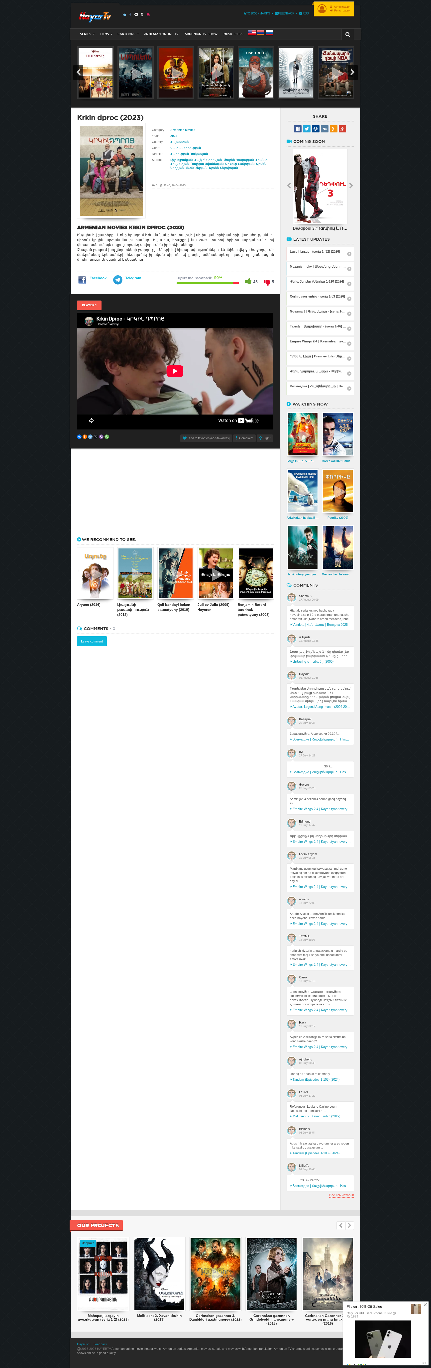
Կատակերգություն (185, 148)
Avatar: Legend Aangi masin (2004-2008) (322, 707)
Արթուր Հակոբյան (240, 164)
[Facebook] (130, 14)
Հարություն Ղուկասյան (189, 154)
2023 (173, 136)
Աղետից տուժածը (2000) (313, 661)
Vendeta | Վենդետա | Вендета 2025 (320, 625)
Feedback (286, 13)
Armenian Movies (182, 130)
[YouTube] (148, 14)
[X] (96, 436)
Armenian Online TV (161, 34)
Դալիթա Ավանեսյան (207, 164)
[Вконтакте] (124, 14)
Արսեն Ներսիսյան (223, 168)
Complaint (246, 438)
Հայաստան (179, 142)
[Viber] (101, 436)
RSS (305, 13)
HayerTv (83, 1344)
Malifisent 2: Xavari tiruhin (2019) (316, 1116)
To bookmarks (258, 13)
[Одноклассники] (85, 436)
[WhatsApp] (107, 436)
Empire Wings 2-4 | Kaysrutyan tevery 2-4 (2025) (322, 809)
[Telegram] (136, 14)
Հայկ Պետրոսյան (208, 160)
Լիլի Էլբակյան (181, 160)
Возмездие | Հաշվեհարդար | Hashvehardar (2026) (322, 739)
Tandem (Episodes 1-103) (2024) (316, 1079)
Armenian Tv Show (201, 34)
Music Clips (233, 34)
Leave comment (92, 641)
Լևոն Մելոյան (197, 168)
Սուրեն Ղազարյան (239, 160)
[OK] (142, 14)
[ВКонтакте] (79, 436)
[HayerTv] (95, 15)
